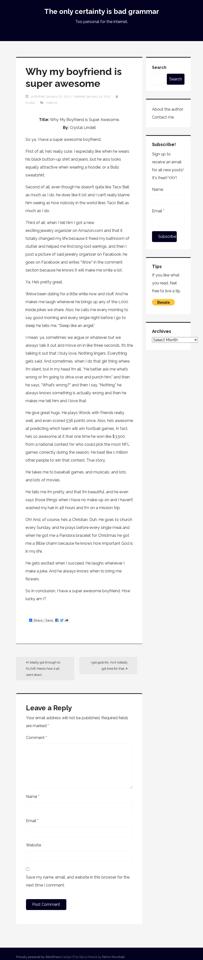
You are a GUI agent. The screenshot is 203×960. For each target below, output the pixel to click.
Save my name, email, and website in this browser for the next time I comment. (77, 881)
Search (159, 67)
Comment (36, 737)
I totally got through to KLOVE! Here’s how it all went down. (43, 669)
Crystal (30, 102)
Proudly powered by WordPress (38, 957)
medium (52, 102)
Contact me (163, 117)
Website (33, 845)
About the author (167, 109)
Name (32, 796)
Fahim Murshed (113, 957)
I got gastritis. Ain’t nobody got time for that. (109, 665)
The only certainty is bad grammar (101, 11)
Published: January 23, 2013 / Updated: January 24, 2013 (70, 96)
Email (32, 820)
